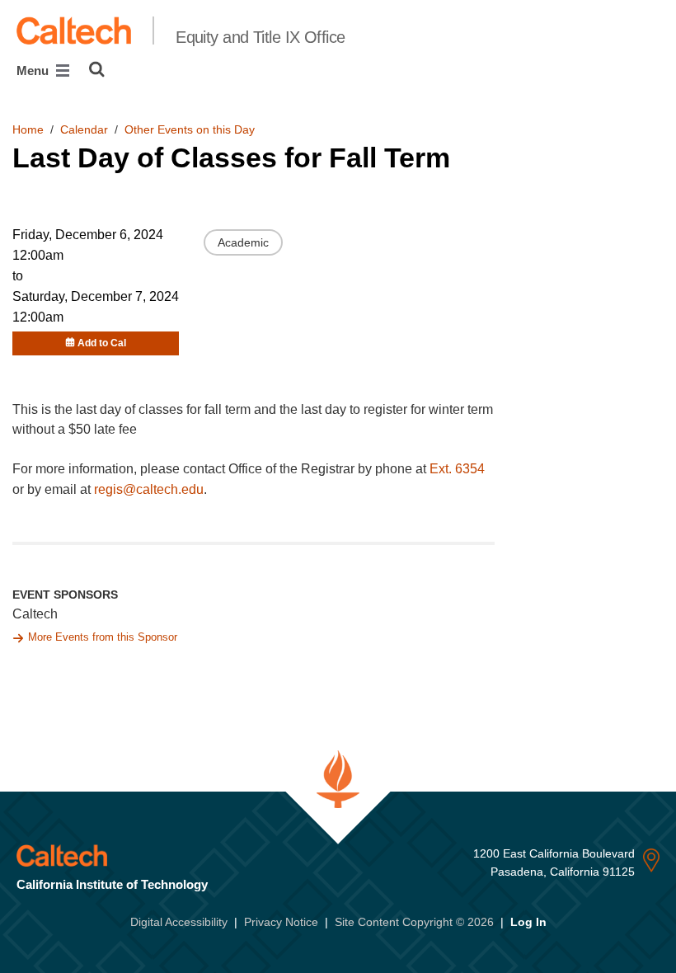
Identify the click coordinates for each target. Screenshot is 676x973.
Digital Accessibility (179, 921)
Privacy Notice (281, 921)
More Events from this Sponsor (102, 637)
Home (28, 129)
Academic (243, 242)
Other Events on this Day (189, 129)
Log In (528, 921)
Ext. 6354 (457, 469)
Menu (34, 70)
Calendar (84, 129)
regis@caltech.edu (149, 489)
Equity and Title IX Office (260, 37)
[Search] (97, 69)
